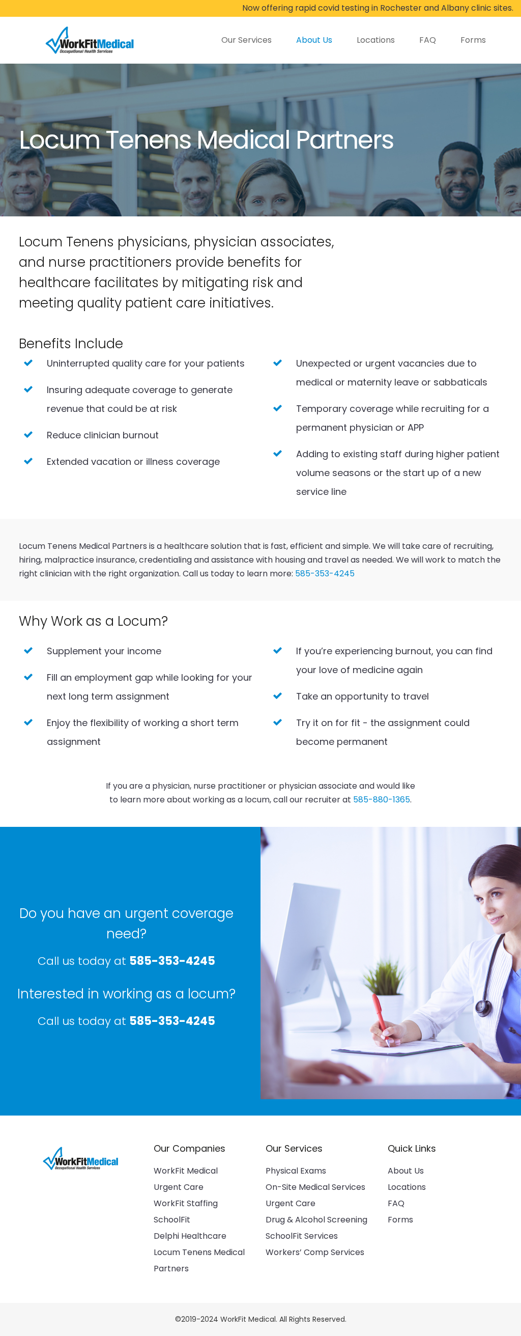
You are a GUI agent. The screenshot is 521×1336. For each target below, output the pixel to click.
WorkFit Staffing (186, 1203)
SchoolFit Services (302, 1236)
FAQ (396, 1203)
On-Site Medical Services (315, 1187)
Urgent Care (179, 1187)
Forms (400, 1220)
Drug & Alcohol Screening (316, 1220)
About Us (406, 1171)
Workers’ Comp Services (315, 1252)
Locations (407, 1187)
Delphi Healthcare (190, 1236)
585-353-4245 (325, 573)
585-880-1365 (381, 799)
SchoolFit (172, 1220)
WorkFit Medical (186, 1171)
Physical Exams (296, 1171)
